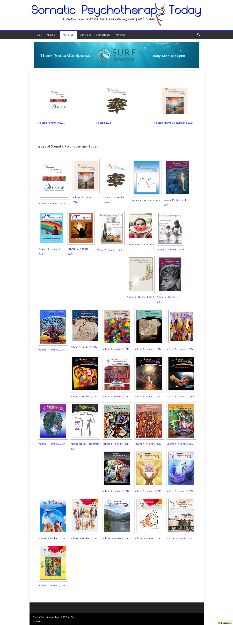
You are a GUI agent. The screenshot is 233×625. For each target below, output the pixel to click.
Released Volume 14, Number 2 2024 (172, 122)
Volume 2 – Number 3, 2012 (180, 491)
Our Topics (85, 34)
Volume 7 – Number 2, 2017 (52, 349)
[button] (198, 35)
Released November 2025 (51, 122)
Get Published (103, 34)
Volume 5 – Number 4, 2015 (84, 396)
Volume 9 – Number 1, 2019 (170, 249)
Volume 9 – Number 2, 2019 (140, 244)
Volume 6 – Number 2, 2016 (148, 349)
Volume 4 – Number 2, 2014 (52, 443)
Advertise (121, 34)
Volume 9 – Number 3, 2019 (110, 250)
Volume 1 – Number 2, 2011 (180, 538)
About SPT (52, 34)
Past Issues (69, 34)
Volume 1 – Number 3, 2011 (148, 538)
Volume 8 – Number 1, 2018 (140, 297)
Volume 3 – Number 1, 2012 (116, 491)
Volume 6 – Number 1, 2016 (180, 349)
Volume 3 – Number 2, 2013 (180, 443)
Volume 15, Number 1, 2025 (52, 203)
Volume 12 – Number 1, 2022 (146, 200)
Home (39, 34)
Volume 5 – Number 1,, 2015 (180, 396)
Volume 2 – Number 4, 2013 (148, 491)
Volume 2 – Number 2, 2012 (52, 538)
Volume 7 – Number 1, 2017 (84, 347)
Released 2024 (102, 122)
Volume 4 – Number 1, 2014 (116, 443)
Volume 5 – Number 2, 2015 (148, 396)
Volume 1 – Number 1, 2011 (52, 585)
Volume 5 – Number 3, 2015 (116, 396)
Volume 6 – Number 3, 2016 (116, 349)
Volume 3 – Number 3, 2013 (148, 443)
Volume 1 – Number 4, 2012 (116, 538)
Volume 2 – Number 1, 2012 (84, 538)
